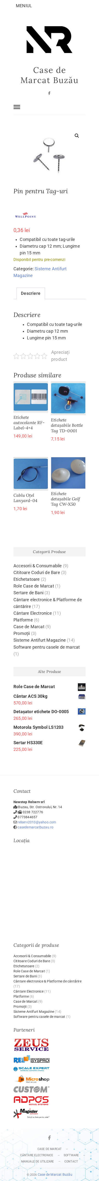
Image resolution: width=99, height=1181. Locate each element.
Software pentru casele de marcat (46, 647)
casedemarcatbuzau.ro (35, 827)
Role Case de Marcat (33, 586)
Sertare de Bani (28, 592)
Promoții (21, 633)
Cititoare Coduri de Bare (36, 572)
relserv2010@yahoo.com (37, 822)
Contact (71, 1161)
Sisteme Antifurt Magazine (39, 640)
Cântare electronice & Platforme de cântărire (47, 981)
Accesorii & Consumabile (37, 565)
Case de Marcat (28, 626)
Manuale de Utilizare (37, 1161)
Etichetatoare (26, 579)
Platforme (23, 620)
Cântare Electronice (32, 613)
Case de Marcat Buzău (49, 75)
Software (71, 1155)
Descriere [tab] (30, 293)
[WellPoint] (25, 215)
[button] (77, 135)
